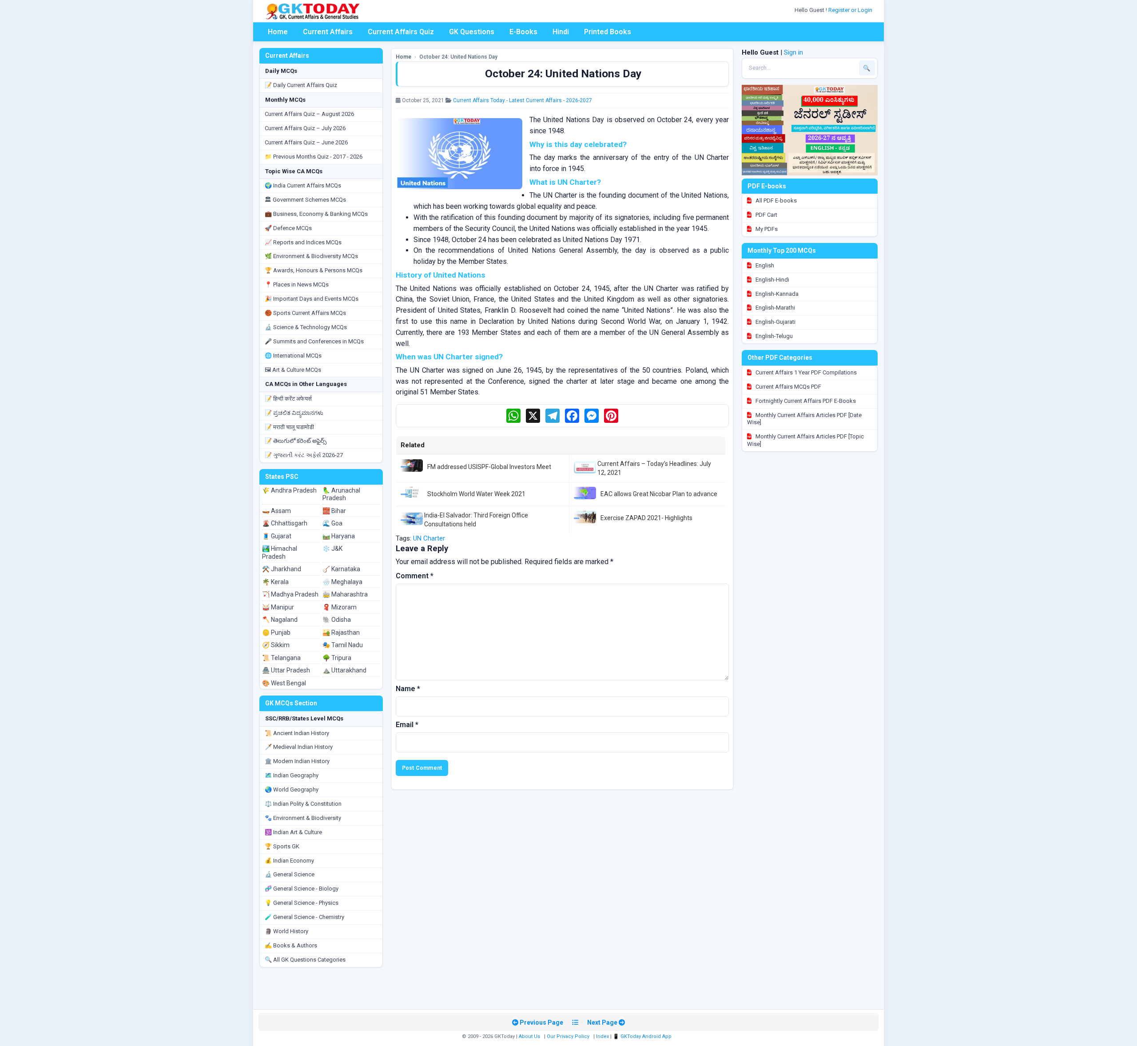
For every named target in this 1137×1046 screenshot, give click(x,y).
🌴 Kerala (275, 581)
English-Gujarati (774, 321)
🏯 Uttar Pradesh (286, 670)
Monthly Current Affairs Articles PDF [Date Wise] (804, 419)
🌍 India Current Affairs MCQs (303, 185)
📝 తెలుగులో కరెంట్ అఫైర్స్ (295, 440)
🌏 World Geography (291, 789)
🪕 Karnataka (341, 569)
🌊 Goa (332, 523)
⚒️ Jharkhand (281, 569)
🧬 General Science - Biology (301, 888)
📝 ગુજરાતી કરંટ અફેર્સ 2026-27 (304, 455)
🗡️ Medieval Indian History (299, 747)
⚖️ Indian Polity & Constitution (303, 803)
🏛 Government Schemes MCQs (305, 199)
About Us (529, 1036)
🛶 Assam (276, 510)
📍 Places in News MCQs (297, 284)
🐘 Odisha (336, 619)
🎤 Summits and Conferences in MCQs (314, 341)
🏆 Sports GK (282, 846)
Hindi (561, 32)
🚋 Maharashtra (345, 594)
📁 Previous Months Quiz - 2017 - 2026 (313, 156)
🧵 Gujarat (276, 536)
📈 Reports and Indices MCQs (303, 242)
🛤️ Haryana (338, 536)
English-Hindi (771, 279)
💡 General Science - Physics (301, 902)
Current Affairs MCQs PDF (787, 386)
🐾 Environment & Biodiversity (303, 818)
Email (407, 724)
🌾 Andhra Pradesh (289, 490)
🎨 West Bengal (284, 683)
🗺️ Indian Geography (291, 775)
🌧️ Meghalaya (342, 581)
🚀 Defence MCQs (288, 228)
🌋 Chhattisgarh (284, 523)
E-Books (523, 32)
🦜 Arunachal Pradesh (341, 494)
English (764, 265)
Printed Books (607, 32)
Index (602, 1036)
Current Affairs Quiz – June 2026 (306, 142)
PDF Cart (765, 214)
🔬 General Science (289, 874)
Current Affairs (328, 32)
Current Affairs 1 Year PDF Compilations (805, 372)
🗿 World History (286, 931)
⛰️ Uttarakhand (344, 670)
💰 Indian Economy (289, 860)
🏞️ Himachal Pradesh (279, 552)
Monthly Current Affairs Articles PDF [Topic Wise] (805, 440)
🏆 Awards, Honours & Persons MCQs (313, 270)
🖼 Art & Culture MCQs (293, 369)
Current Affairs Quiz (401, 32)
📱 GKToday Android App (643, 1036)
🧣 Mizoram (339, 607)
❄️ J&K (332, 548)
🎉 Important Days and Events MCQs (311, 298)
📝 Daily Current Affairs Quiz (301, 85)
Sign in (793, 52)
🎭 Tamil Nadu (342, 644)
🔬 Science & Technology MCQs (306, 327)
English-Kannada (776, 293)
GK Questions (471, 32)
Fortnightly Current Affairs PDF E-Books (805, 401)
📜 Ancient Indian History (297, 733)
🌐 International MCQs (293, 355)
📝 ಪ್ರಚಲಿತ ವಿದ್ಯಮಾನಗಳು (294, 413)
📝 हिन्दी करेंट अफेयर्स (288, 398)
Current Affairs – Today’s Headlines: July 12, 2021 (654, 468)
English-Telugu (773, 336)
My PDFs (766, 229)
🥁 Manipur (278, 607)
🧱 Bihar (334, 510)
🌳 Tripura (336, 657)
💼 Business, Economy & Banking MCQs (316, 214)
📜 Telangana (281, 657)
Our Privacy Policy (568, 1036)
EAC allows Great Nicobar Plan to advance (658, 493)
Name (408, 688)
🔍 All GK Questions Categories (305, 959)
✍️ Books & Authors (291, 945)
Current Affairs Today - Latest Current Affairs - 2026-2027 (522, 100)
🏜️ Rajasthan (341, 632)
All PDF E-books (775, 200)
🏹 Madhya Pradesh (290, 594)
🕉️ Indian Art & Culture (293, 832)
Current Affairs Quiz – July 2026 (305, 128)
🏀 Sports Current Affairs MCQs (305, 313)
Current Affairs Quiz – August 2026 (309, 114)
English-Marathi (774, 307)
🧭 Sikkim (276, 644)
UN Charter (429, 538)
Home (278, 32)
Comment (414, 576)
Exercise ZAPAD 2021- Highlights (646, 517)
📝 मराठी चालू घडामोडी (289, 427)
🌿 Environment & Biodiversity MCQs (311, 256)
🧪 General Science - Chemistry (304, 917)
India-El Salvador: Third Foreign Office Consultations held (476, 520)
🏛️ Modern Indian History (297, 761)
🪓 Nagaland (280, 619)
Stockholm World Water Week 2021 (476, 493)
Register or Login (851, 10)
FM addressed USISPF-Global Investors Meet (489, 466)
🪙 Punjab (276, 632)
